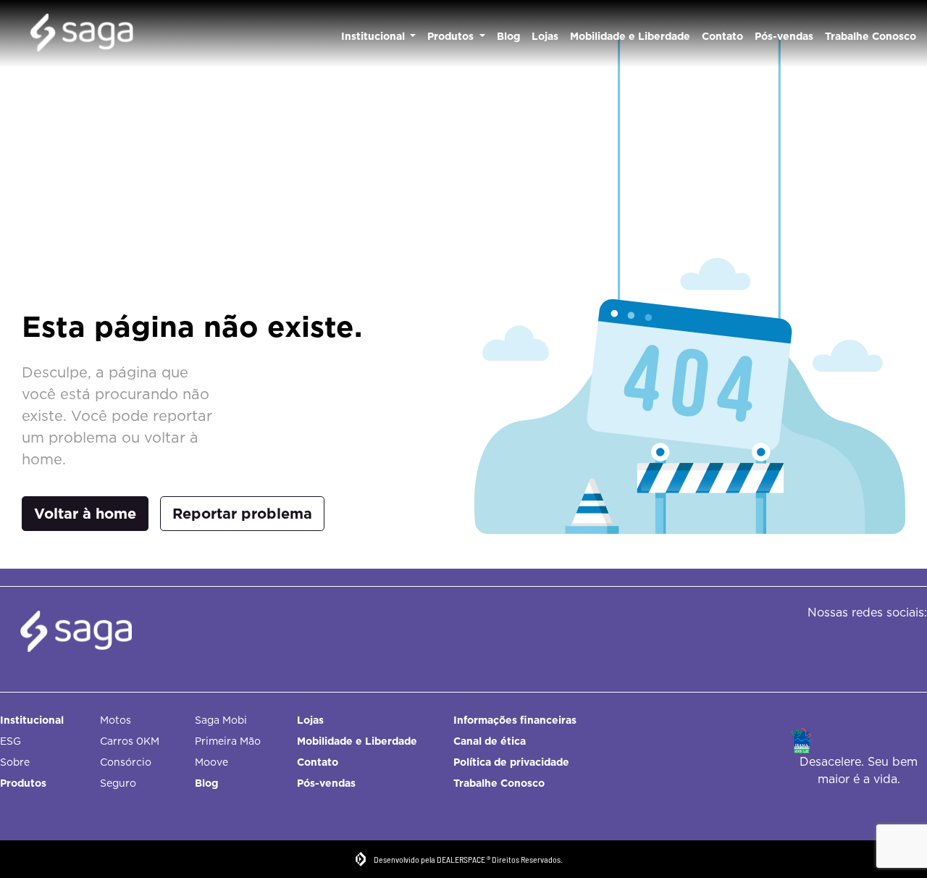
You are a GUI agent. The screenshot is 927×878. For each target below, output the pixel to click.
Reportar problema (242, 513)
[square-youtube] (903, 642)
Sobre (15, 762)
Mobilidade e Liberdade (630, 36)
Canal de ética (489, 741)
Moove (211, 762)
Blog (508, 36)
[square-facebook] (838, 642)
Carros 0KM (129, 741)
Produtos (452, 36)
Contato (722, 36)
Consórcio (125, 762)
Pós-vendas (784, 36)
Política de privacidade (511, 762)
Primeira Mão (228, 741)
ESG (10, 741)
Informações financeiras (514, 720)
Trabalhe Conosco (870, 36)
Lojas (545, 36)
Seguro (118, 783)
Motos (115, 720)
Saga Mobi (221, 720)
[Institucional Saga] (81, 34)
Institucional (374, 36)
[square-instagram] (871, 642)
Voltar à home (85, 513)
